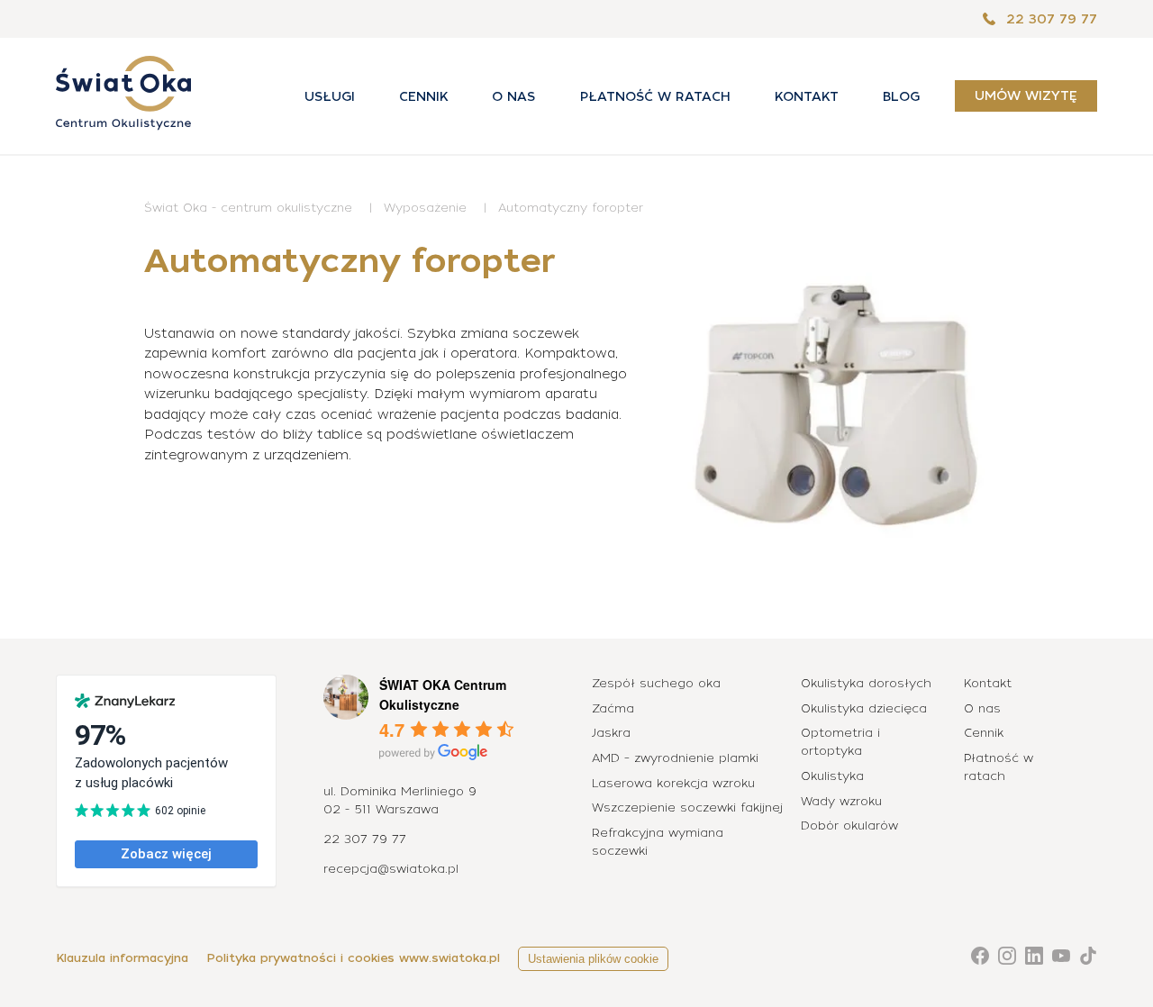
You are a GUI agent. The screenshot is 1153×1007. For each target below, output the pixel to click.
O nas (513, 96)
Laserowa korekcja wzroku (673, 783)
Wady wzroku (841, 801)
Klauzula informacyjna (122, 958)
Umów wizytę (1026, 96)
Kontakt (807, 96)
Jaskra (611, 732)
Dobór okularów (849, 825)
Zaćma (613, 708)
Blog (901, 96)
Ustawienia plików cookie (593, 959)
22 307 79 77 (1049, 19)
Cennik (423, 96)
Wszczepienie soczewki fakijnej (687, 807)
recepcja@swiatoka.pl (390, 868)
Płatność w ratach (655, 96)
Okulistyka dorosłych (866, 683)
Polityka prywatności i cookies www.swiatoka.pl (353, 958)
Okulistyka (832, 776)
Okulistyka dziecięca (864, 708)
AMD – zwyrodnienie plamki (675, 758)
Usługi (329, 96)
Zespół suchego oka (656, 683)
